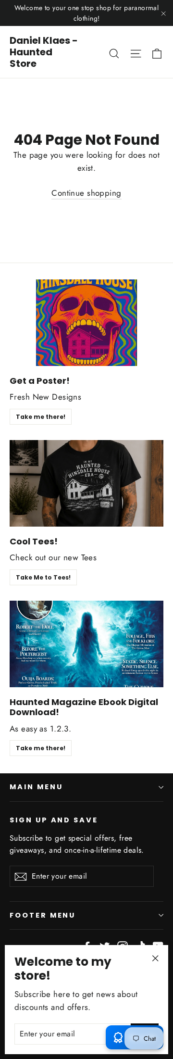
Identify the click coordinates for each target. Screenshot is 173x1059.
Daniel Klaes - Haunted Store (44, 52)
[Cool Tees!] (86, 483)
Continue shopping (86, 193)
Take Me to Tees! (43, 577)
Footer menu (42, 915)
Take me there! (40, 417)
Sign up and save (54, 820)
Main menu (36, 787)
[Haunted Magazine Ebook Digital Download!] (86, 644)
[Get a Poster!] (86, 322)
